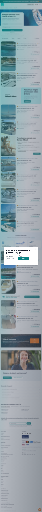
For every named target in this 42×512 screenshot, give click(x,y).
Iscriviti (23, 258)
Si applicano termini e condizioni (14, 261)
